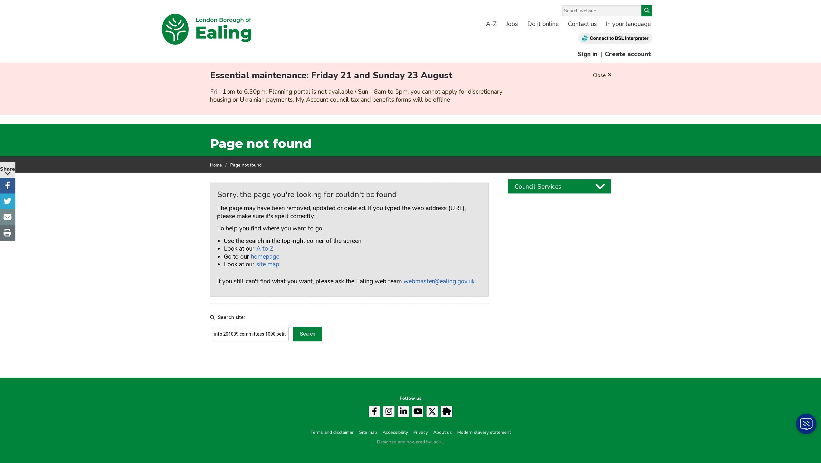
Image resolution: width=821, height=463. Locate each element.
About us (442, 432)
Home (216, 165)
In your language (628, 24)
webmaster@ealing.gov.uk (439, 281)
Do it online (543, 24)
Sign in (587, 54)
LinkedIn (403, 411)
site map (267, 264)
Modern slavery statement (484, 432)
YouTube (417, 411)
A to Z (265, 248)
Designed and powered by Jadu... (410, 442)
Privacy (420, 432)
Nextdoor (446, 411)
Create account (628, 54)
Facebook (374, 411)
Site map (368, 432)
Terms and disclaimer (332, 432)
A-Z (491, 24)
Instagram (388, 411)
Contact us (582, 24)
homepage (265, 257)
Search (646, 10)
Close (599, 75)
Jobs (512, 24)
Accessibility (395, 432)
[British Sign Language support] (615, 38)
